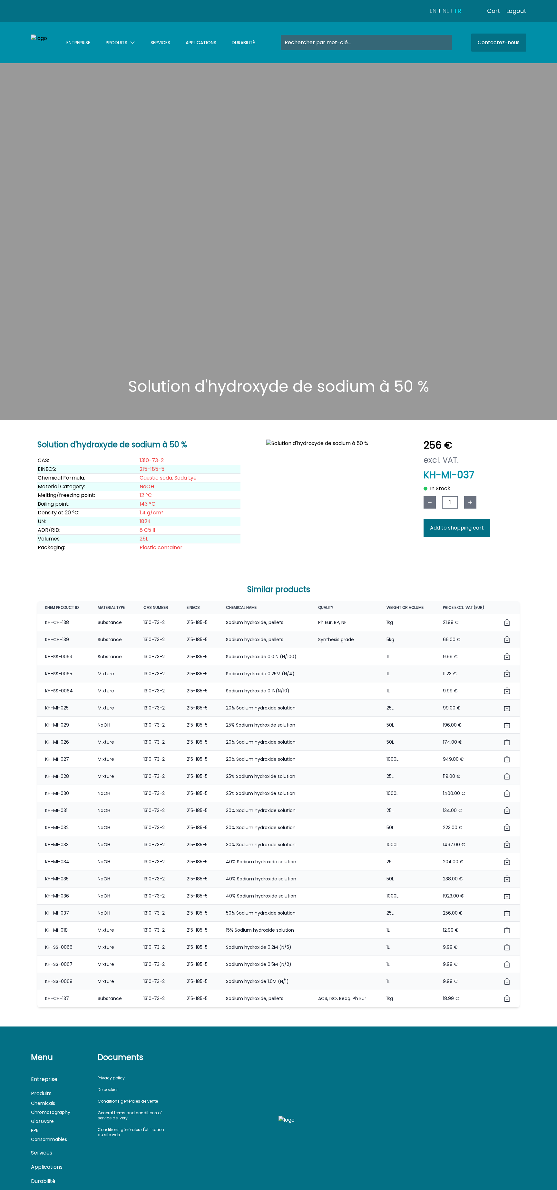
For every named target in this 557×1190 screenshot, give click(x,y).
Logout (516, 11)
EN (433, 11)
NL (446, 11)
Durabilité (243, 42)
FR (458, 11)
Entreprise (78, 42)
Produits (116, 42)
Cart (493, 11)
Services (160, 42)
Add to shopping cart (457, 527)
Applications (201, 42)
